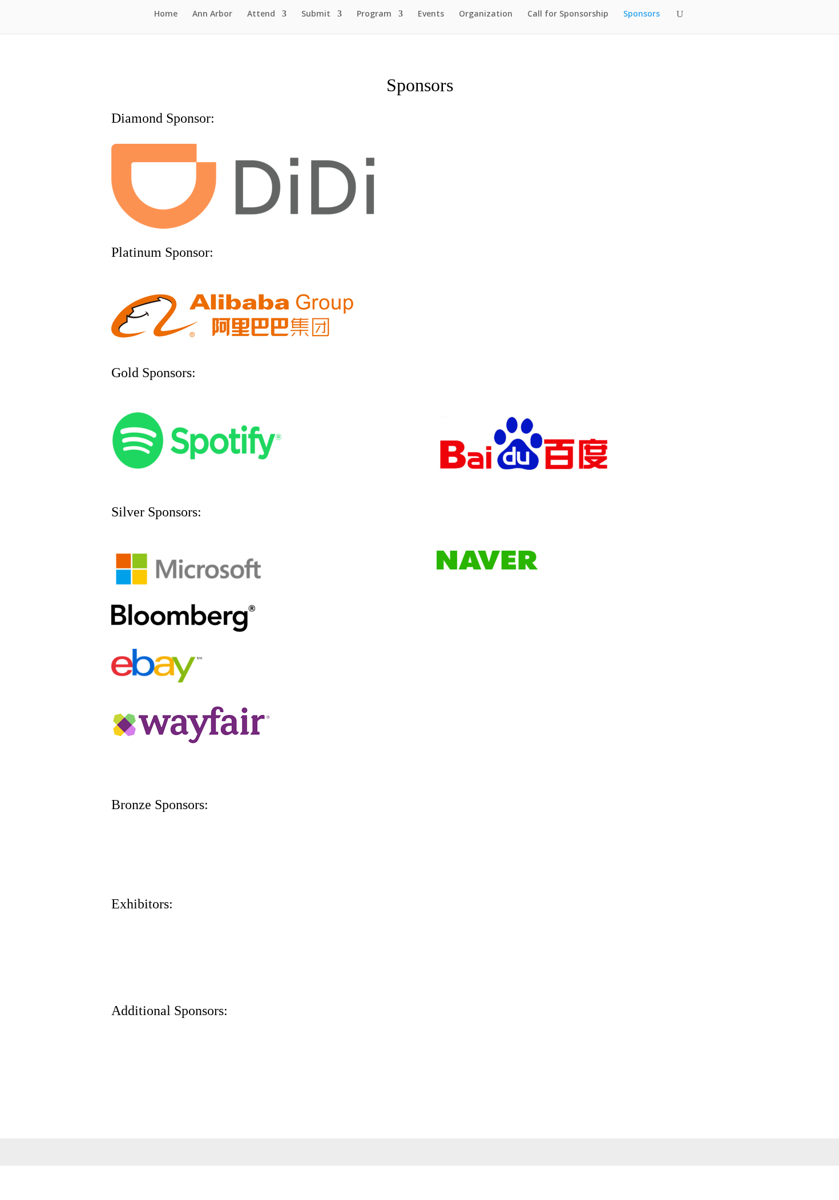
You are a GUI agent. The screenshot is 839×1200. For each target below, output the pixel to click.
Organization (486, 14)
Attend (261, 14)
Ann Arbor (212, 14)
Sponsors (641, 14)
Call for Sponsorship (567, 14)
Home (166, 14)
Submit (315, 14)
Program (374, 14)
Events (431, 14)
